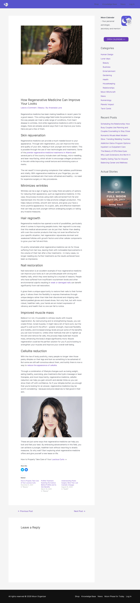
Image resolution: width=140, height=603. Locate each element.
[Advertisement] (51, 82)
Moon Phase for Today (114, 596)
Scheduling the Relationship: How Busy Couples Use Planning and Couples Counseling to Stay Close (115, 127)
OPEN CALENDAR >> (116, 39)
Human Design (107, 54)
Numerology (106, 100)
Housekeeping (109, 84)
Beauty (41, 108)
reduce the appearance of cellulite (42, 365)
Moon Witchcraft (108, 92)
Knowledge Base (109, 4)
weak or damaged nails (61, 282)
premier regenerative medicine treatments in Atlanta (49, 152)
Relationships (108, 88)
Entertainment (109, 71)
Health (105, 79)
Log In (132, 4)
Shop (96, 4)
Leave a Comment (29, 108)
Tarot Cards (106, 108)
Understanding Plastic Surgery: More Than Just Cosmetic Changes (69, 483)
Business (106, 67)
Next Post (79, 511)
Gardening (107, 75)
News (123, 4)
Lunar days (105, 59)
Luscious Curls (58, 459)
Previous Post (25, 511)
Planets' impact (107, 104)
